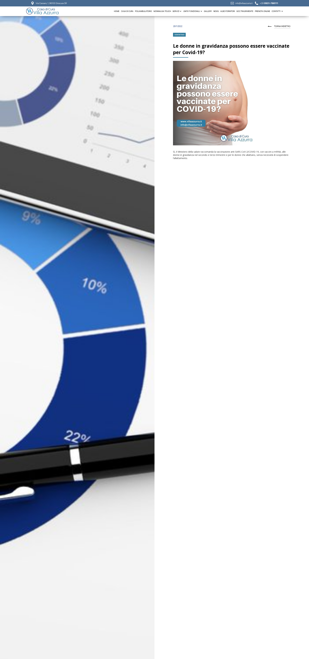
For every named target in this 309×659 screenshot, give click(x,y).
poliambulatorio (143, 11)
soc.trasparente (244, 11)
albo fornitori (227, 11)
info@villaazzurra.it (244, 3)
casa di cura (127, 11)
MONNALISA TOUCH (162, 11)
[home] (43, 11)
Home (116, 11)
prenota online (262, 11)
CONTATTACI (179, 34)
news (216, 11)
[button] (177, 11)
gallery (208, 11)
